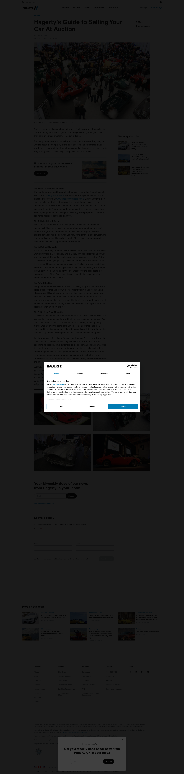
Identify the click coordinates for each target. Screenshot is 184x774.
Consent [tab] (56, 374)
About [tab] (128, 374)
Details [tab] (80, 374)
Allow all (122, 406)
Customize (91, 406)
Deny (61, 406)
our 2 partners (58, 384)
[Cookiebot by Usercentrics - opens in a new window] (128, 366)
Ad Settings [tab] (104, 374)
